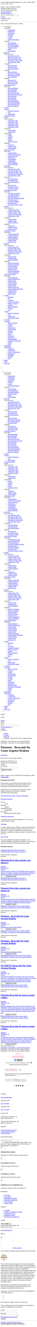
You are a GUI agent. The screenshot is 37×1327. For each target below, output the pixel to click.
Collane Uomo (12, 221)
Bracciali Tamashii (13, 106)
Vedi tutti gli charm (9, 115)
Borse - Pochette (12, 323)
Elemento (10, 297)
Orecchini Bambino (13, 182)
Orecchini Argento (13, 187)
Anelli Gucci (11, 158)
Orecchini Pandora (13, 196)
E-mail (2, 1310)
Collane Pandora (12, 237)
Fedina (10, 135)
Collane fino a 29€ (13, 209)
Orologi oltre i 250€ (13, 253)
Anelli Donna (12, 130)
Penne (9, 334)
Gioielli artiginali (5, 1133)
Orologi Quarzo (12, 269)
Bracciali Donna (12, 65)
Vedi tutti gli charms (13, 318)
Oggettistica (7, 347)
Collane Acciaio (12, 229)
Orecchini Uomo (12, 180)
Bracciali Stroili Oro (13, 104)
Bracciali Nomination (14, 103)
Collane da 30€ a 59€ (14, 211)
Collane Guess (12, 242)
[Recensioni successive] (35, 1075)
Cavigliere (11, 300)
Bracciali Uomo (12, 67)
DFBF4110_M (5, 896)
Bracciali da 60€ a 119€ (14, 59)
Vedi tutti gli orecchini (10, 190)
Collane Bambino (13, 222)
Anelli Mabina (12, 159)
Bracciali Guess (12, 99)
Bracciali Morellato (13, 101)
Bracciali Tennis (12, 72)
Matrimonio (11, 31)
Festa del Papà (12, 43)
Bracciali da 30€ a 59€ (14, 57)
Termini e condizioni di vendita (13, 1212)
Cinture (10, 326)
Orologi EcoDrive (13, 268)
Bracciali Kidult (12, 90)
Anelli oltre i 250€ (13, 127)
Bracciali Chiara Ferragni (15, 94)
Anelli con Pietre (12, 141)
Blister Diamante (12, 307)
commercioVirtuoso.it (22, 1256)
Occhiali (10, 332)
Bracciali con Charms (14, 73)
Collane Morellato (13, 239)
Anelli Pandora (12, 153)
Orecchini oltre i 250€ (14, 175)
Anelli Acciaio (12, 146)
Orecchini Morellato (13, 201)
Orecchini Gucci (12, 203)
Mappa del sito (8, 1203)
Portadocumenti (12, 339)
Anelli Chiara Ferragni (14, 154)
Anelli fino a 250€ (13, 125)
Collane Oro (11, 226)
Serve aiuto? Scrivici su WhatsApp (18, 795)
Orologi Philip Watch (14, 279)
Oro (9, 298)
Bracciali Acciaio (13, 83)
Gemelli (10, 305)
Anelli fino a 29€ (13, 120)
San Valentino (12, 51)
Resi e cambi (4, 837)
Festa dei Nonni (12, 47)
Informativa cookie (9, 1215)
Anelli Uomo (11, 132)
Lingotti (10, 308)
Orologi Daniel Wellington (15, 289)
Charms (6, 109)
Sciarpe (10, 342)
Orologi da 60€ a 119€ (14, 250)
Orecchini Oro (12, 185)
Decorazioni (11, 353)
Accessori (7, 321)
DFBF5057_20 (5, 973)
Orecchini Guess (12, 200)
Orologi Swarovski (13, 287)
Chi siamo (7, 1195)
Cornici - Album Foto (14, 352)
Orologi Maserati (13, 277)
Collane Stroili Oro (13, 235)
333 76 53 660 (5, 1109)
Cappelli (10, 324)
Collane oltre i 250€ (13, 216)
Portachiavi (11, 336)
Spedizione (4, 824)
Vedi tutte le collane (9, 230)
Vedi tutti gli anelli (9, 149)
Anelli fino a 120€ (13, 124)
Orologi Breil (11, 294)
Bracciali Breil (12, 98)
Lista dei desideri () (6, 12)
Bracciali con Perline (14, 75)
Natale (10, 49)
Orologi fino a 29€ (13, 247)
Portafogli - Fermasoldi (14, 341)
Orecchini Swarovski (14, 193)
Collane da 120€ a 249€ (14, 214)
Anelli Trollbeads (13, 164)
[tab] (18, 799)
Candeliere (11, 349)
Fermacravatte (12, 329)
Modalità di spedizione (10, 1198)
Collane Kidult (12, 240)
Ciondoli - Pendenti (13, 302)
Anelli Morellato (12, 162)
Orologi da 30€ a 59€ (14, 248)
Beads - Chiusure (13, 303)
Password (3, 1313)
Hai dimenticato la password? (9, 1317)
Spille (9, 344)
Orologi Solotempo (13, 273)
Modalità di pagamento (7, 816)
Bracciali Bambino (13, 69)
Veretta (10, 140)
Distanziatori (11, 114)
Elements (3, 866)
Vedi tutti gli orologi (10, 274)
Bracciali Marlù (12, 91)
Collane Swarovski (13, 234)
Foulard (10, 331)
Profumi (10, 357)
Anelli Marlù (11, 161)
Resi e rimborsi (8, 1201)
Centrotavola (11, 350)
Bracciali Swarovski (13, 93)
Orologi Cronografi (13, 264)
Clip (9, 112)
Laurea (10, 38)
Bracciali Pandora (13, 88)
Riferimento (4, 761)
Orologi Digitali (12, 266)
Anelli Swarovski (13, 156)
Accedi (3, 720)
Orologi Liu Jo (12, 292)
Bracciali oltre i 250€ (14, 62)
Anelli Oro (11, 145)
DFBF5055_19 (5, 948)
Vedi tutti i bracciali (9, 85)
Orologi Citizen (12, 282)
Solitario (10, 137)
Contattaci (7, 1210)
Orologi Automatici (13, 263)
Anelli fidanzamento (13, 39)
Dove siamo (7, 1197)
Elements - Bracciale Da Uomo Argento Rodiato (15, 917)
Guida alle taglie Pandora (8, 1131)
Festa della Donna (13, 44)
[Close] (1, 368)
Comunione (11, 33)
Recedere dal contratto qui (11, 1217)
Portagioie (11, 355)
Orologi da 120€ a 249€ (14, 251)
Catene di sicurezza (13, 111)
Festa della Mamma (13, 46)
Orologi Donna (12, 258)
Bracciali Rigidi (12, 77)
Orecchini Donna (13, 179)
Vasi (9, 358)
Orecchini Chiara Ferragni (15, 205)
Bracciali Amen (12, 96)
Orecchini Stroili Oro (14, 195)
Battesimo (11, 35)
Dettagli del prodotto (6, 799)
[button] (7, 26)
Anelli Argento (12, 148)
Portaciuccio (11, 337)
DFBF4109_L (5, 868)
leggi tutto (18, 1075)
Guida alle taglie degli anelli (9, 1130)
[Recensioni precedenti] (2, 1075)
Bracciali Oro (12, 80)
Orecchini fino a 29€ (14, 169)
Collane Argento (12, 227)
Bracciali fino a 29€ (13, 56)
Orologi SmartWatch (14, 271)
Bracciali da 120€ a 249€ (15, 60)
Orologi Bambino (13, 260)
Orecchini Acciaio (13, 188)
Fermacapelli (11, 328)
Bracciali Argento (13, 81)
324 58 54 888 (5, 1103)
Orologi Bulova (12, 290)
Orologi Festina (12, 284)
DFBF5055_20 (5, 1003)
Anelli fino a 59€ (13, 122)
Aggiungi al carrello (6, 769)
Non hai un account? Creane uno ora (11, 1322)
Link (9, 310)
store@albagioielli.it (6, 1097)
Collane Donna (12, 219)
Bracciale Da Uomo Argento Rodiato (11, 927)
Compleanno (11, 30)
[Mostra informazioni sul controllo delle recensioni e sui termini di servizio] (31, 1062)
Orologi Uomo (12, 256)
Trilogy (10, 138)
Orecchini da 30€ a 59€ (14, 171)
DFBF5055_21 (5, 924)
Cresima (10, 36)
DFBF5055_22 (5, 1034)
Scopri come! (5, 777)
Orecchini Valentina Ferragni (16, 198)
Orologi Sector (12, 285)
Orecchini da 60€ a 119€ (15, 172)
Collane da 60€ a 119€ (14, 213)
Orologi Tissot (12, 281)
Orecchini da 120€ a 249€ (15, 174)
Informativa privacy (9, 1213)
